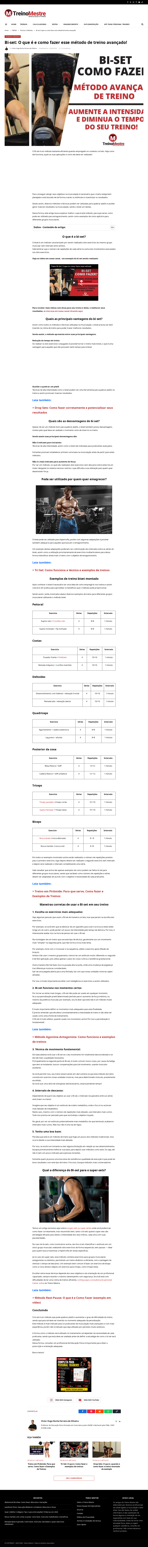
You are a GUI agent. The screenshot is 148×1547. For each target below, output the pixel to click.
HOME (13, 24)
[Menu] (6, 24)
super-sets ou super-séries (79, 1228)
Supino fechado (46, 810)
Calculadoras (39, 24)
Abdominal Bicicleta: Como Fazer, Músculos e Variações (26, 1502)
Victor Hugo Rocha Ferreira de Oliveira (24, 48)
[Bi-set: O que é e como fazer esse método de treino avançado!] (74, 99)
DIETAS (55, 24)
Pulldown (63, 657)
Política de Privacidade (85, 1517)
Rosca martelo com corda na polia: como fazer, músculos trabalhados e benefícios (36, 1517)
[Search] (142, 24)
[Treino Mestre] (27, 13)
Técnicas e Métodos (13, 36)
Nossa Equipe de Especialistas (88, 1506)
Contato (80, 1513)
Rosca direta (45, 838)
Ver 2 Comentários (74, 1478)
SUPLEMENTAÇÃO (91, 24)
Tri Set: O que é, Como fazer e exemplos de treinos (74, 1465)
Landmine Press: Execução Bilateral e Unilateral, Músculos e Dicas (30, 1507)
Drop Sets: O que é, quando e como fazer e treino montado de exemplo (106, 1466)
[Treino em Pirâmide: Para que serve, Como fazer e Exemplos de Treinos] (41, 1450)
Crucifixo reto (59, 621)
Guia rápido (81, 1524)
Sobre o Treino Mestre (85, 1502)
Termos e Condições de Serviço (89, 1521)
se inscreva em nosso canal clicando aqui (63, 311)
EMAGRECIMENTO (70, 24)
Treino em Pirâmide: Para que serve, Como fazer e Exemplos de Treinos (41, 1466)
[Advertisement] (74, 175)
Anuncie (80, 1510)
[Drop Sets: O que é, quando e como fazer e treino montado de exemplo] (106, 1450)
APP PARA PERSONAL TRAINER (116, 24)
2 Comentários (65, 48)
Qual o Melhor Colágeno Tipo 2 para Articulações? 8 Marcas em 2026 (31, 1512)
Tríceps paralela (46, 802)
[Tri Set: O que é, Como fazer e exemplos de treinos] (74, 1450)
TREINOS (23, 24)
